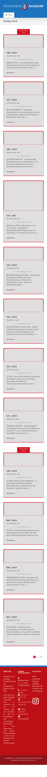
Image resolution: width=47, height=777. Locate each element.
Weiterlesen (10, 73)
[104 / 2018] (23, 253)
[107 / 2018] (23, 88)
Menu (10, 15)
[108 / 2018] (23, 41)
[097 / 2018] (23, 605)
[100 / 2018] (23, 459)
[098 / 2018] (23, 556)
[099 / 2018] (23, 509)
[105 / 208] (23, 196)
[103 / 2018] (23, 305)
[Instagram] (36, 701)
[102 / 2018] (23, 355)
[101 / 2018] (23, 404)
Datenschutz (32, 760)
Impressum (23, 760)
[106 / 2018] (23, 137)
